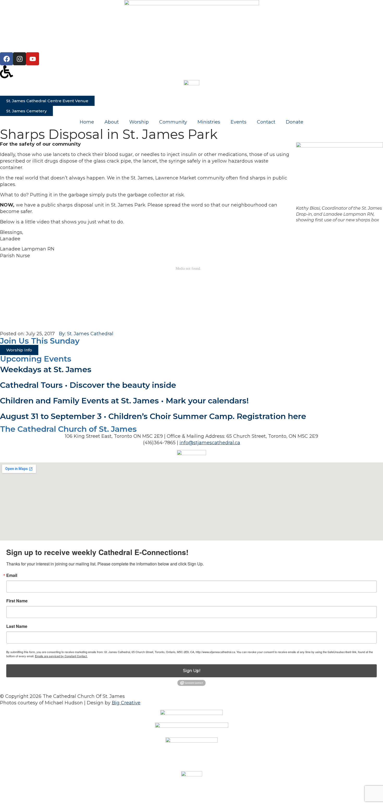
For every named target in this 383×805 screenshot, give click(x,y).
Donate (294, 122)
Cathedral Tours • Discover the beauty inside (88, 385)
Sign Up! (191, 670)
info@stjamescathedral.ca (210, 443)
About (111, 122)
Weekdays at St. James (45, 369)
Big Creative (126, 703)
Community (173, 122)
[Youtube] (32, 58)
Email (11, 575)
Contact (266, 122)
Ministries (208, 122)
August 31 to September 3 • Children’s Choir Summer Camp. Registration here (153, 416)
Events (238, 122)
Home (87, 122)
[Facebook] (6, 58)
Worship (139, 122)
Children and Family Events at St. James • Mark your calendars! (124, 400)
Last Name (16, 626)
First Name (17, 601)
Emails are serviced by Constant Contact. (61, 656)
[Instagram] (19, 58)
